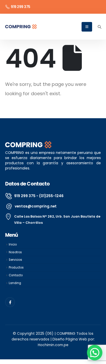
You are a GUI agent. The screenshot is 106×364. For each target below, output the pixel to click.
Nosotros (15, 252)
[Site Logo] (21, 26)
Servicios (15, 260)
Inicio (13, 244)
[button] (99, 27)
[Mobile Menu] (87, 27)
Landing (15, 283)
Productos (16, 267)
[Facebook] (10, 302)
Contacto (16, 275)
